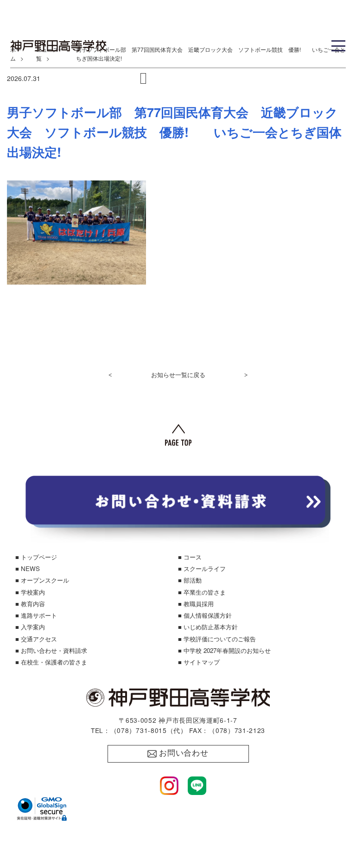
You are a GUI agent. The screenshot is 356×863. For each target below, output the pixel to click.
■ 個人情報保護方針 (205, 615)
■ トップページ (36, 557)
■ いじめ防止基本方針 (208, 626)
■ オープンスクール (42, 580)
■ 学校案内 (30, 592)
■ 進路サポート (36, 615)
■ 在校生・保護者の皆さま (51, 662)
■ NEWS (27, 568)
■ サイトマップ (199, 662)
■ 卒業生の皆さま (202, 592)
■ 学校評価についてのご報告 (217, 638)
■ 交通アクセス (36, 638)
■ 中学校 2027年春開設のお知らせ (224, 650)
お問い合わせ (184, 753)
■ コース (190, 557)
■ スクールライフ (202, 568)
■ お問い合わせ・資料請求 (51, 650)
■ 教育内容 (30, 603)
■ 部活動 (190, 580)
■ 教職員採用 (196, 603)
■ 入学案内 (30, 626)
